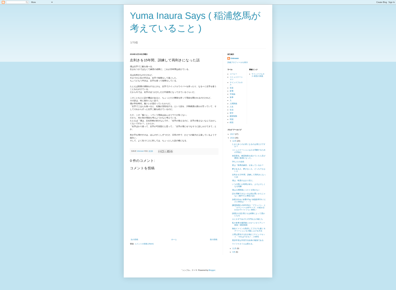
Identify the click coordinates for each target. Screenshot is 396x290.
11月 (234, 248)
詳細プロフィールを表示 (237, 62)
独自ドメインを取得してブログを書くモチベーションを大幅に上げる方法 (248, 229)
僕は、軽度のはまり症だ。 (243, 180)
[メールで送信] (159, 151)
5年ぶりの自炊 (238, 162)
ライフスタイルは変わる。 (243, 244)
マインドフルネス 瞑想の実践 (258, 75)
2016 (232, 138)
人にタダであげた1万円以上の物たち (247, 219)
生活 (231, 110)
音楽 (231, 88)
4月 (234, 252)
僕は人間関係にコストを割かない (246, 190)
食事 (231, 97)
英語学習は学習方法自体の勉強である (248, 240)
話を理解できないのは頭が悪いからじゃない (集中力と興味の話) (248, 195)
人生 (231, 107)
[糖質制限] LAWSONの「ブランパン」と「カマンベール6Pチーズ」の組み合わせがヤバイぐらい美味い (249, 207)
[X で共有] (165, 151)
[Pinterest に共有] (171, 151)
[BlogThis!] (162, 151)
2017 (232, 134)
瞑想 (231, 122)
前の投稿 (213, 239)
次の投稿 (134, 239)
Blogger (212, 270)
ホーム (174, 239)
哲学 (231, 113)
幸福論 (232, 94)
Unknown (234, 58)
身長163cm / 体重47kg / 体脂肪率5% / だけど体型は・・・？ (249, 200)
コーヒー (233, 74)
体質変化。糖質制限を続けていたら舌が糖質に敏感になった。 (248, 157)
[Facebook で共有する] (168, 151)
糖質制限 (233, 116)
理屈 (231, 119)
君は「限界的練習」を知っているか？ (248, 165)
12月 (234, 141)
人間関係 (233, 104)
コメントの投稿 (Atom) (144, 244)
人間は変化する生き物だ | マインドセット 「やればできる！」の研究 (248, 235)
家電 (231, 91)
